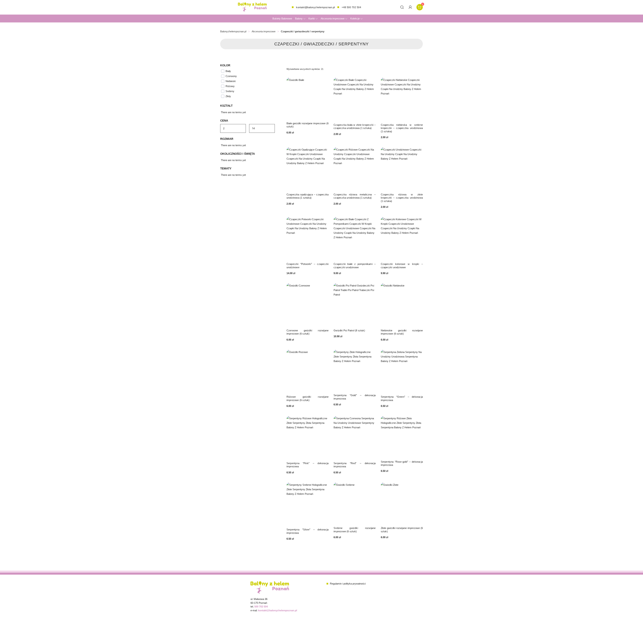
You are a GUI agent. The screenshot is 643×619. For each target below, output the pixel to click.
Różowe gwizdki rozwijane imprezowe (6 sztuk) (308, 398)
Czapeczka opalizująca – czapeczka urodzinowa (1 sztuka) (308, 196)
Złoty (228, 96)
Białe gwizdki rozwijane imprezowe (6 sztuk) (308, 125)
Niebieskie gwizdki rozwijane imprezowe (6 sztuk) (402, 332)
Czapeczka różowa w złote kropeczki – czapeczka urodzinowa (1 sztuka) (402, 197)
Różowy (230, 86)
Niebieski (231, 81)
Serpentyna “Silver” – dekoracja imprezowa (308, 531)
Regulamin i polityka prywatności (348, 583)
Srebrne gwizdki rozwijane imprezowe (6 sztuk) (355, 530)
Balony (299, 18)
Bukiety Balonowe (282, 18)
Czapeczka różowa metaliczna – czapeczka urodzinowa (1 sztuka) (355, 196)
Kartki (311, 18)
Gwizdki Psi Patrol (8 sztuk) (349, 330)
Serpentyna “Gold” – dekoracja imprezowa (355, 397)
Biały (228, 71)
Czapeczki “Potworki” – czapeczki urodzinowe (308, 266)
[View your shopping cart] (420, 7)
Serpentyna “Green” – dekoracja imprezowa (402, 398)
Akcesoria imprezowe (332, 18)
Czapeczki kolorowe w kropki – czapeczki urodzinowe (402, 266)
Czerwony (231, 76)
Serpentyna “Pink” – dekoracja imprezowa (308, 465)
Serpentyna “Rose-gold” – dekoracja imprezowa (402, 463)
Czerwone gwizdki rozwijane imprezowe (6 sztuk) (308, 332)
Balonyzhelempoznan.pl (233, 31)
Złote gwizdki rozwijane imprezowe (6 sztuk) (402, 530)
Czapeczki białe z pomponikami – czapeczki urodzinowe (355, 266)
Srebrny (230, 91)
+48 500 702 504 (351, 7)
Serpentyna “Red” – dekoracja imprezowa (355, 465)
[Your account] (410, 7)
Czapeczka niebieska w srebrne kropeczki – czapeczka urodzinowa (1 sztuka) (402, 128)
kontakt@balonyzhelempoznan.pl (315, 7)
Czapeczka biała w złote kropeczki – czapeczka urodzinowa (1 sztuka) (355, 126)
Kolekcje (355, 18)
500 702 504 (261, 606)
